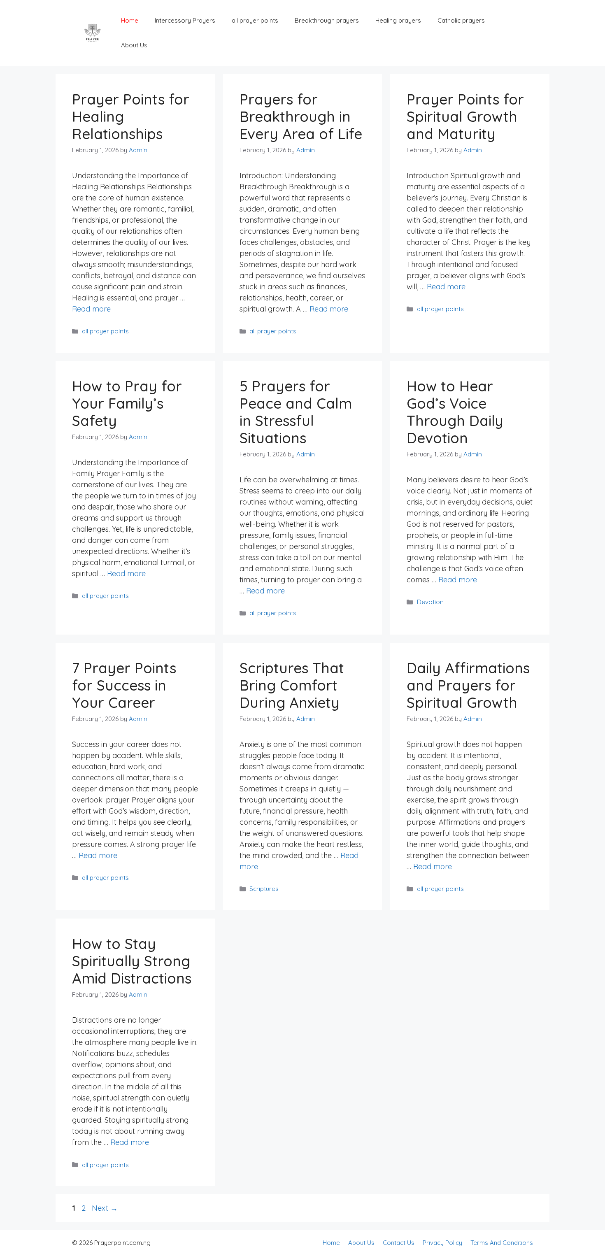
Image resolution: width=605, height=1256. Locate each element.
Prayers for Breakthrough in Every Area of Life (301, 116)
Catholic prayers (461, 20)
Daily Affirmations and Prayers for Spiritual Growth (468, 685)
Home (129, 20)
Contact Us (398, 1243)
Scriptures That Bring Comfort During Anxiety (292, 685)
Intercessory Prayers (185, 20)
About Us (134, 45)
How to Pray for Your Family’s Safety (127, 403)
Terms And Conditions (501, 1243)
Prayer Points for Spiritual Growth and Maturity (465, 116)
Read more (91, 309)
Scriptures (264, 889)
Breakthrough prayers (327, 20)
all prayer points (255, 20)
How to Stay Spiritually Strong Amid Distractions (131, 961)
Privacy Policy (442, 1243)
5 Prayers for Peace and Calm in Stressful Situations (296, 412)
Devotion (430, 602)
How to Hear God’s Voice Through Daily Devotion (455, 412)
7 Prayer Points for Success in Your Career (124, 685)
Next (105, 1208)
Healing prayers (398, 20)
